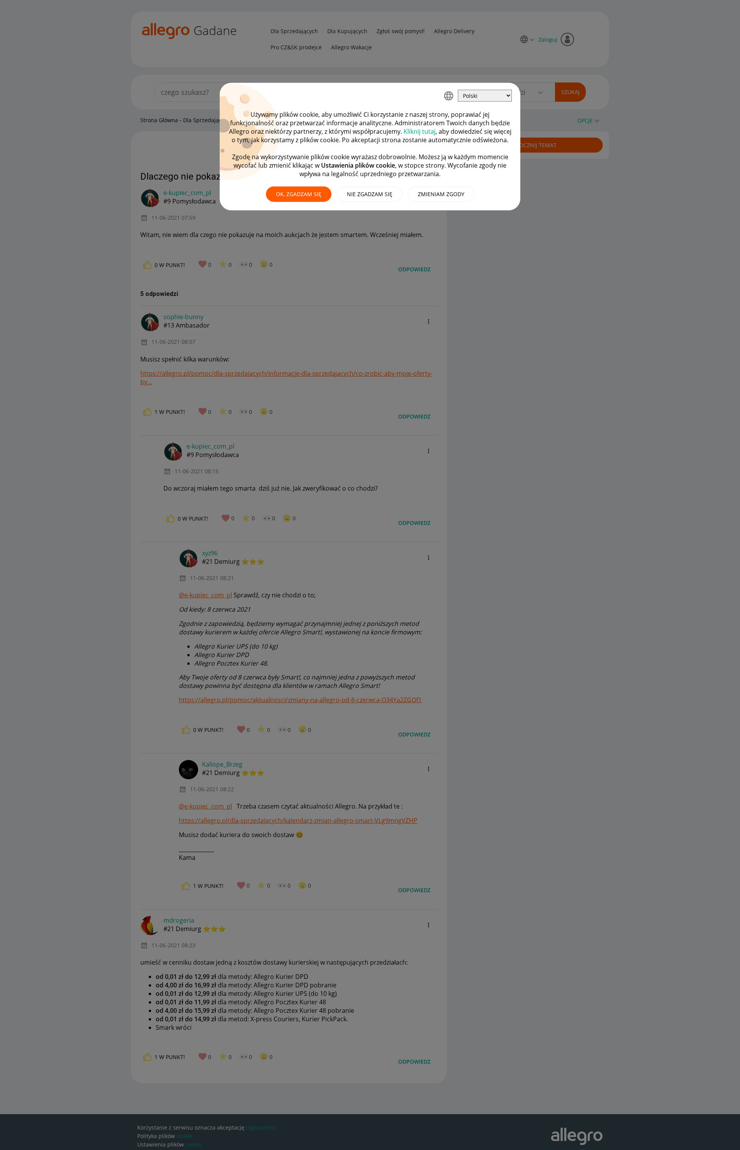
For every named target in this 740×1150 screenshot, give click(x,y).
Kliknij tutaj (420, 131)
